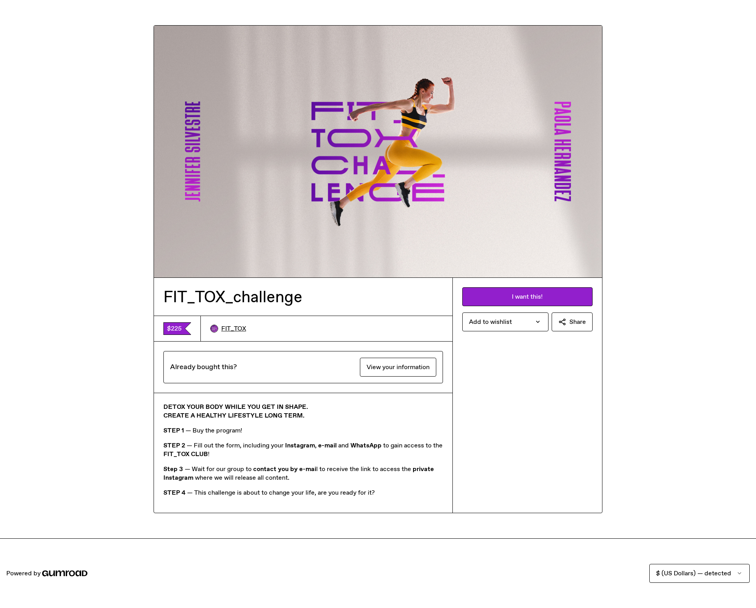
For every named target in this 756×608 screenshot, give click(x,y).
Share (577, 321)
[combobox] (505, 321)
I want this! (527, 296)
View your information (398, 367)
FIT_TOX (233, 328)
